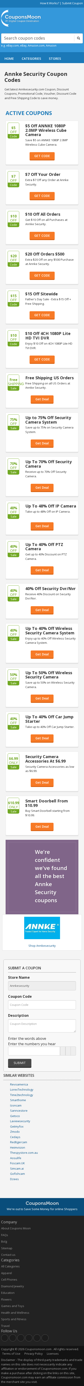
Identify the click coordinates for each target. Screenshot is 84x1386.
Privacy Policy (33, 1354)
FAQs (4, 1235)
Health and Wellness (15, 1313)
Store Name (19, 977)
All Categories (10, 1266)
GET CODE (42, 156)
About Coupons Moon (16, 1228)
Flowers (6, 1299)
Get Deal (42, 399)
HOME (9, 58)
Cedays (15, 1137)
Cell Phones (9, 1279)
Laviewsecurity (20, 1121)
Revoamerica (19, 1084)
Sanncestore (19, 1111)
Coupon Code (20, 996)
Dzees (14, 1179)
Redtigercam (18, 1142)
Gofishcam (17, 1174)
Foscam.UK (17, 1163)
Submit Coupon (72, 3)
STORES (55, 58)
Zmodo (15, 1132)
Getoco (15, 1116)
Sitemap (6, 1248)
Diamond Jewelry (12, 1286)
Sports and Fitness (13, 1319)
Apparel (6, 1273)
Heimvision (17, 1147)
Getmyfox (17, 1126)
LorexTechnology (21, 1089)
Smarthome (18, 1100)
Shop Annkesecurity (42, 946)
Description (18, 1015)
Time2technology (21, 1095)
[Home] (21, 18)
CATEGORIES (31, 58)
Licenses (53, 1354)
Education (8, 1293)
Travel (5, 1326)
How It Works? (49, 3)
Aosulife (15, 1158)
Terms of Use (11, 1354)
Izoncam (16, 1105)
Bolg (4, 1241)
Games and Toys (12, 1306)
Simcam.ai (17, 1168)
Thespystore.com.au (24, 1153)
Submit (20, 1063)
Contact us (8, 1255)
